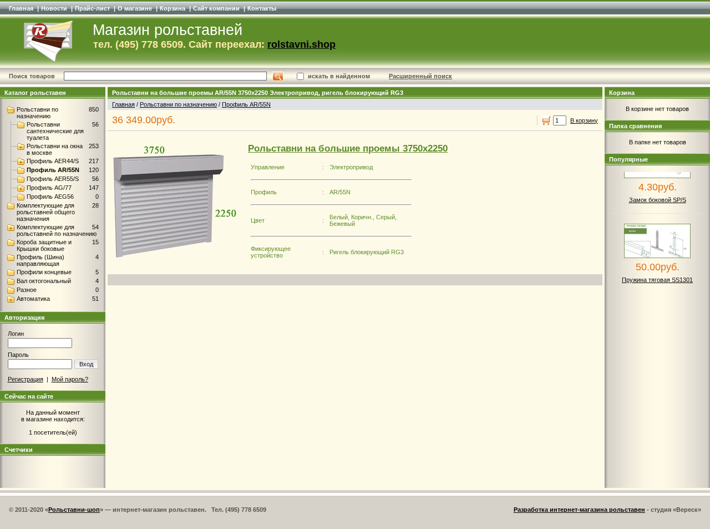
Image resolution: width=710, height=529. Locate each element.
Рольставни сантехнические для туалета (55, 131)
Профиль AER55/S (53, 178)
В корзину (584, 120)
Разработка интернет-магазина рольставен (579, 509)
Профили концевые (44, 272)
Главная (21, 8)
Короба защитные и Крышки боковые (44, 245)
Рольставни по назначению (37, 112)
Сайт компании (216, 8)
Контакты (261, 8)
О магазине (135, 8)
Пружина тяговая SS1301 (657, 275)
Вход (86, 364)
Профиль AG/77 (49, 187)
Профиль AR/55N (53, 170)
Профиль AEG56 (50, 196)
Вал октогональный (44, 281)
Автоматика (33, 298)
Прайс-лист (92, 8)
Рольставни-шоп (74, 509)
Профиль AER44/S (53, 161)
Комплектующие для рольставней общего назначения (46, 212)
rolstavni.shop (301, 44)
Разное (27, 289)
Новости (54, 8)
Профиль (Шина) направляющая (40, 260)
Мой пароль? (70, 379)
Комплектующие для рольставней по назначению (57, 230)
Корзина (172, 8)
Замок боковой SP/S (657, 195)
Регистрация (25, 379)
